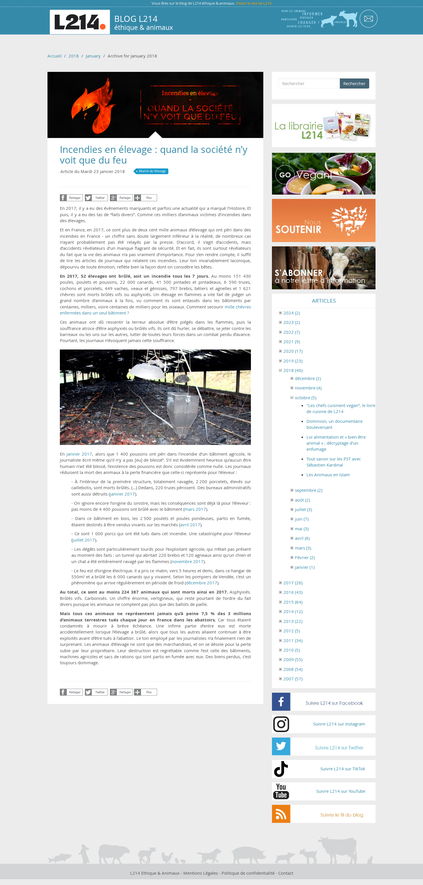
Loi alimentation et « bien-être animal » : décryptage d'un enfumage (336, 443)
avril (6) (302, 538)
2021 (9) (291, 341)
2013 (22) (292, 621)
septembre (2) (308, 490)
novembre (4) (308, 388)
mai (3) (301, 528)
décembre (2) (308, 378)
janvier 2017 (122, 494)
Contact (285, 873)
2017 (87, 454)
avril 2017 (190, 524)
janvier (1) (305, 567)
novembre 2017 (187, 561)
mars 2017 (195, 509)
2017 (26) (292, 582)
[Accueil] (80, 22)
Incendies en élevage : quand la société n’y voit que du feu (153, 154)
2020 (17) (292, 351)
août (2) (302, 500)
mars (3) (303, 548)
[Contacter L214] (368, 18)
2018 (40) (292, 370)
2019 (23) (292, 361)
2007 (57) (292, 678)
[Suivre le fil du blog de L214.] (324, 814)
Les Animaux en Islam (328, 474)
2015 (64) (292, 602)
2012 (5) (291, 630)
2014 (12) (292, 611)
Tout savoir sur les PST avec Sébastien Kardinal (333, 462)
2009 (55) (292, 659)
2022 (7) (291, 332)
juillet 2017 (84, 540)
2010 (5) (291, 650)
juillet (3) (303, 509)
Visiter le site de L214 (253, 3)
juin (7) (301, 519)
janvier (73, 454)
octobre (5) (305, 397)
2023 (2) (291, 322)
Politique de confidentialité (248, 873)
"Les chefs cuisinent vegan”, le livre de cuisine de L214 (340, 408)
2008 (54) (292, 669)
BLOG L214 (136, 18)
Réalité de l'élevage (152, 171)
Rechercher (354, 83)
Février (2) (305, 557)
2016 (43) (292, 592)
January (93, 56)
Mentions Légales (200, 873)
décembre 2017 (201, 582)
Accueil (54, 56)
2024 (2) (291, 313)
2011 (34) (292, 640)
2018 (73, 56)
